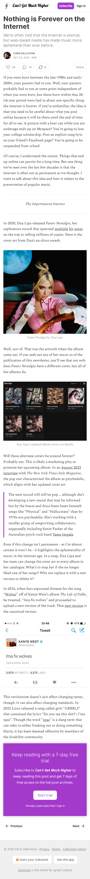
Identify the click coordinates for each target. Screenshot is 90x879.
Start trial (45, 795)
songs (78, 229)
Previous (16, 826)
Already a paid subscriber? (45, 806)
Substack (24, 870)
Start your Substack (34, 860)
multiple (61, 229)
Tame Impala (63, 534)
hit (71, 229)
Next (76, 826)
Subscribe (65, 6)
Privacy (44, 849)
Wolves (10, 594)
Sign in (81, 6)
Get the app (65, 860)
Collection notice (74, 849)
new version (74, 605)
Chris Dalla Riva (24, 53)
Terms (56, 849)
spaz (46, 720)
